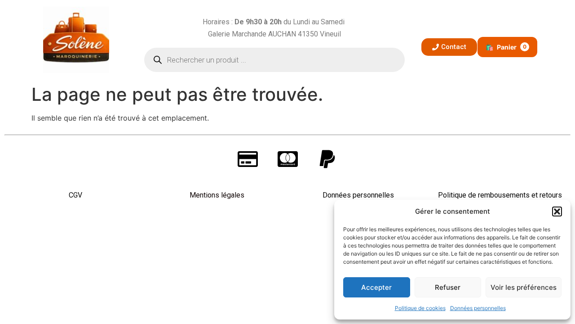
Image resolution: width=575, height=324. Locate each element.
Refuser (447, 287)
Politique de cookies (420, 308)
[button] (557, 211)
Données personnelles (478, 308)
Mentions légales (217, 195)
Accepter (376, 287)
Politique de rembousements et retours (500, 195)
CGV (75, 195)
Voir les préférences (524, 287)
